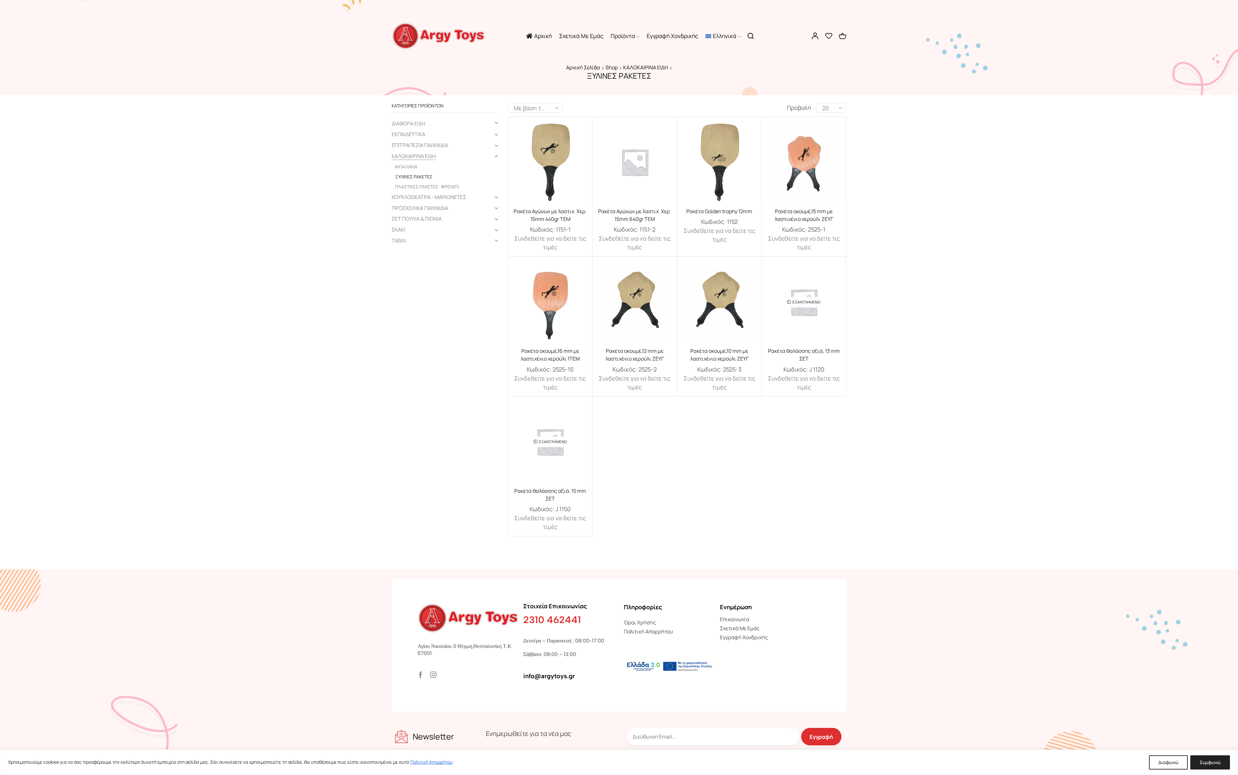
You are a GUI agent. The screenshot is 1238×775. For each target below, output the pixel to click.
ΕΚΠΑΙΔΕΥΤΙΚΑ (408, 134)
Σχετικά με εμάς (581, 36)
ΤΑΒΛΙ (399, 240)
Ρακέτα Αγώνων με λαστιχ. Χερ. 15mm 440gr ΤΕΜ (550, 215)
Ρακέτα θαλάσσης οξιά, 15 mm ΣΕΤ (550, 494)
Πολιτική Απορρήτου (431, 762)
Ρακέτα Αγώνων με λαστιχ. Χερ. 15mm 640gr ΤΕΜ (634, 215)
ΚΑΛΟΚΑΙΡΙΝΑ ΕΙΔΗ (645, 67)
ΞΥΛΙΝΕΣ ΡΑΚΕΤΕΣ (413, 177)
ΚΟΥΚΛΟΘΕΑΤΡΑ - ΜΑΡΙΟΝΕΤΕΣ (429, 197)
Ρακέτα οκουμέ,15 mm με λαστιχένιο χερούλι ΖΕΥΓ (804, 215)
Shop (611, 67)
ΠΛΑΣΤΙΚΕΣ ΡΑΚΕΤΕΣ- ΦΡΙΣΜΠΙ (427, 187)
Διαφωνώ (1168, 762)
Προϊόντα (623, 36)
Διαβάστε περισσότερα (550, 164)
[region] (619, 762)
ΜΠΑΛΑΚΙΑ (406, 167)
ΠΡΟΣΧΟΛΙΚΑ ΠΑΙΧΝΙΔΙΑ (420, 208)
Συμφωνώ (1210, 762)
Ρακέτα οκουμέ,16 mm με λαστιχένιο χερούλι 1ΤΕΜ (550, 354)
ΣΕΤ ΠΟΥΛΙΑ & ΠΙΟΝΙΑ (417, 218)
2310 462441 (552, 620)
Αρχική (543, 36)
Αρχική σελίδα (583, 67)
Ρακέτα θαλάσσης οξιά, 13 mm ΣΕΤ (804, 354)
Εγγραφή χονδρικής (672, 36)
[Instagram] (433, 674)
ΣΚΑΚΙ (398, 229)
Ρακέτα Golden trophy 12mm (719, 211)
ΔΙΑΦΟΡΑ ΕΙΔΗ (408, 123)
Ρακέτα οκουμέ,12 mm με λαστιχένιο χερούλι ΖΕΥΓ (634, 354)
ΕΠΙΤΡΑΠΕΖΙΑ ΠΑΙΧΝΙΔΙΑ (420, 145)
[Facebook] (421, 674)
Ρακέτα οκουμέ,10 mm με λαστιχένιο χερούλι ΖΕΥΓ (719, 354)
